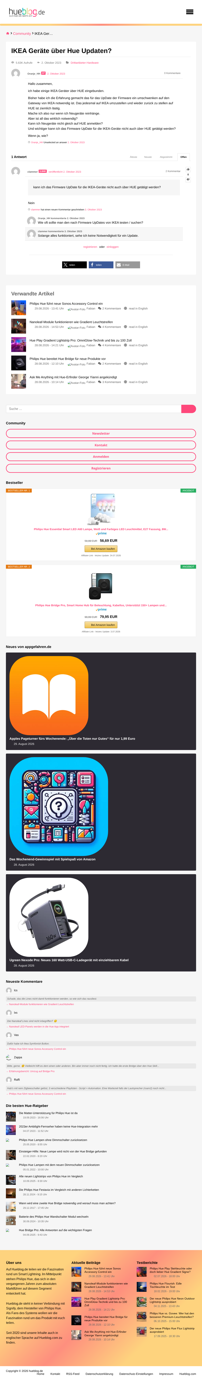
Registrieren (101, 468)
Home (40, 1374)
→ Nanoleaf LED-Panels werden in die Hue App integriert (37, 1026)
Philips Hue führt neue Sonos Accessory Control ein (102, 1270)
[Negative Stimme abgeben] (188, 180)
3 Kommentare (111, 382)
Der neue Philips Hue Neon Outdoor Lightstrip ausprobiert (172, 1300)
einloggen (113, 246)
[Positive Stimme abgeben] (188, 169)
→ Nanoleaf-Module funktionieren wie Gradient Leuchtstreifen (40, 1004)
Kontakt (101, 445)
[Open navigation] (190, 12)
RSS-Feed (72, 1374)
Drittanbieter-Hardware (85, 62)
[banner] (26, 12)
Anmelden (101, 456)
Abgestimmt (166, 157)
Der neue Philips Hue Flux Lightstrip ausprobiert (172, 1330)
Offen (183, 157)
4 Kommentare (111, 327)
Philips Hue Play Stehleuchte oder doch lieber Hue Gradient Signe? (171, 1270)
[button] (74, 264)
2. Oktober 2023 (76, 142)
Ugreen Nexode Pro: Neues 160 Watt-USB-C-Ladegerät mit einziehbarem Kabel (69, 960)
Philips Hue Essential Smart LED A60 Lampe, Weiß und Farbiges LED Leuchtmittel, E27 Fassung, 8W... (101, 529)
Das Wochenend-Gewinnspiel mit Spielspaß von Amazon (52, 859)
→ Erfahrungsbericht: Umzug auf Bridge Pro (30, 1071)
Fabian (91, 308)
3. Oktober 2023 (93, 209)
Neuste (148, 157)
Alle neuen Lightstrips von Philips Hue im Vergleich (51, 1176)
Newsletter (101, 433)
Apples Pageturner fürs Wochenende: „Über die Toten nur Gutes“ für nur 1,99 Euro (72, 739)
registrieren (90, 246)
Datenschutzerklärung (99, 1374)
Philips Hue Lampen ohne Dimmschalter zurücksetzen (53, 1140)
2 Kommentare (111, 308)
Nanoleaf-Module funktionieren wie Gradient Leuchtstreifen (106, 1285)
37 (43, 73)
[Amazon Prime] (101, 534)
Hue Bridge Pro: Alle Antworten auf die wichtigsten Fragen (55, 1230)
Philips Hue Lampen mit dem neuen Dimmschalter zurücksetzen (59, 1165)
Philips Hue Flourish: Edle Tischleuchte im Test (166, 1285)
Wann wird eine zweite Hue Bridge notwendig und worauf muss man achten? (67, 1203)
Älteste (133, 157)
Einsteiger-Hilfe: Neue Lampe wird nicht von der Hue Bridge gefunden (63, 1151)
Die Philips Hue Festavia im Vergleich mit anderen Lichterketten (59, 1190)
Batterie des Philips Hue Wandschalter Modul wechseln (53, 1216)
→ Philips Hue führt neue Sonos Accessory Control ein (36, 1049)
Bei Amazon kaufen (103, 548)
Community (22, 34)
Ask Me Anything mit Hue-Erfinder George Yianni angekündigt (105, 1333)
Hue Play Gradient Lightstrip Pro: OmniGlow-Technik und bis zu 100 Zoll (105, 1302)
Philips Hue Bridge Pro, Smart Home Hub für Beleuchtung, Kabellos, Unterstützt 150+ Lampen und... (101, 605)
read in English (138, 308)
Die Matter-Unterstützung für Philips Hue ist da (48, 1113)
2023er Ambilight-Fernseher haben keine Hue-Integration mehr (58, 1126)
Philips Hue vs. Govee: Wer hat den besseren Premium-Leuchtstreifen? (172, 1315)
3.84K (42, 171)
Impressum (166, 1374)
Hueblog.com (48, 1337)
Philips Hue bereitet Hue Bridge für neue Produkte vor (106, 1318)
